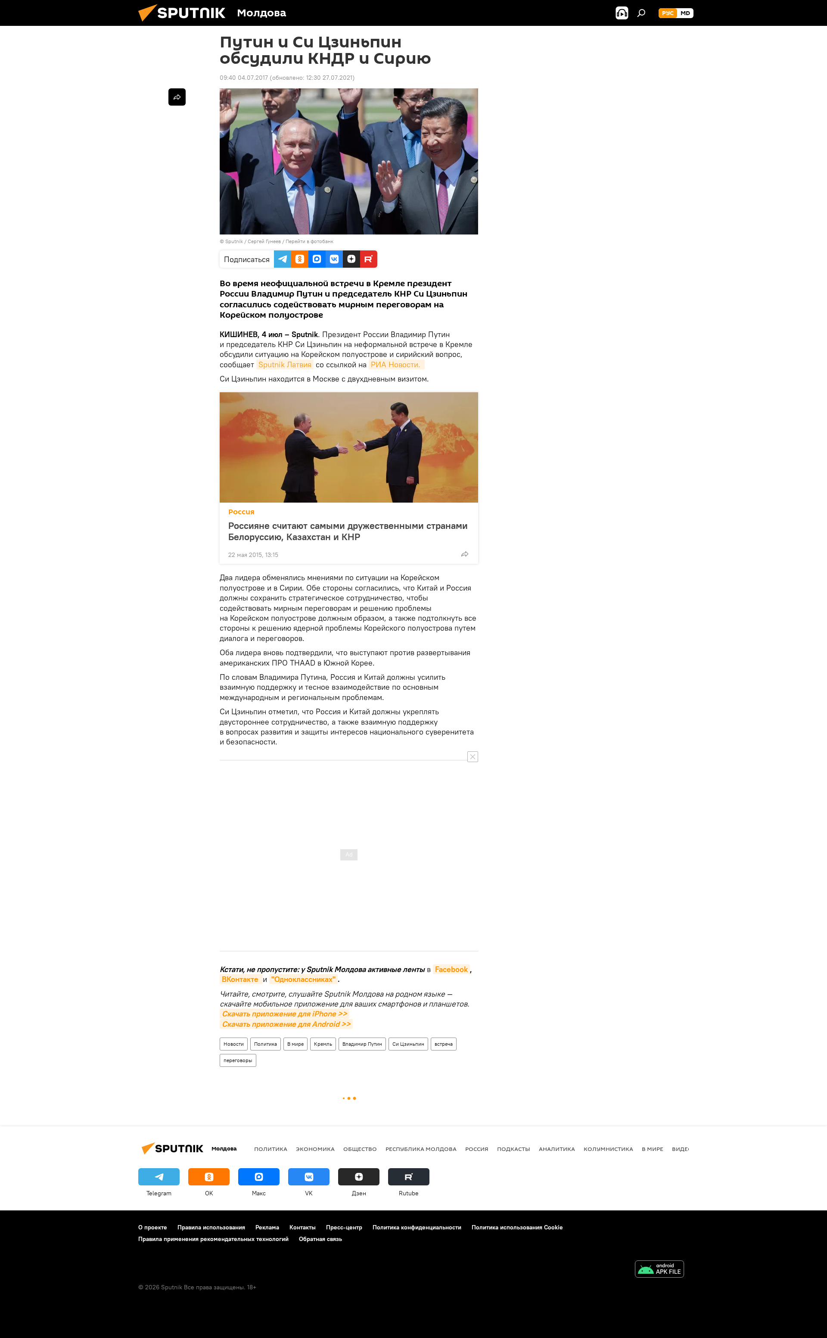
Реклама (267, 1227)
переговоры (238, 1060)
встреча (444, 1044)
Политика (265, 1044)
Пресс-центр (344, 1227)
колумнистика (608, 1149)
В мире (295, 1044)
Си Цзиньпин (408, 1044)
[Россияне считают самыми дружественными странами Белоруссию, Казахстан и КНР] (349, 447)
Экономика (315, 1149)
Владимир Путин (362, 1044)
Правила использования (211, 1227)
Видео (682, 1149)
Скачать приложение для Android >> (286, 1024)
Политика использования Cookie (517, 1227)
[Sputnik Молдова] (185, 24)
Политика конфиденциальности (417, 1227)
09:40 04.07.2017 (244, 77)
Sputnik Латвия (284, 364)
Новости (234, 1044)
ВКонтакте (241, 979)
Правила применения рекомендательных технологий (213, 1239)
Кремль (323, 1044)
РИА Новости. (397, 364)
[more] (464, 554)
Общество (360, 1149)
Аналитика (557, 1149)
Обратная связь (320, 1239)
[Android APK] (659, 1270)
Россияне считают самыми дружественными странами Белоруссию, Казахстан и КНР (348, 531)
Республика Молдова (421, 1149)
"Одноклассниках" (303, 979)
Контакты (302, 1227)
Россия (241, 511)
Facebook (451, 969)
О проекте (152, 1227)
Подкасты (513, 1149)
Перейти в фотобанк (309, 241)
